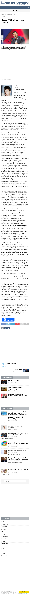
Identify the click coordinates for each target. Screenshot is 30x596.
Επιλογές (3, 531)
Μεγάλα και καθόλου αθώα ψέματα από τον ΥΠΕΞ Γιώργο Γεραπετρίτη (18, 434)
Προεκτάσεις (4, 543)
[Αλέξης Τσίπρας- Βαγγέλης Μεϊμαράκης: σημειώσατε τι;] (4, 388)
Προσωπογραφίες (5, 546)
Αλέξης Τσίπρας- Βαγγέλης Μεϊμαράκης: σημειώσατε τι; (16, 388)
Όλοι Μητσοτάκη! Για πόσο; (15, 380)
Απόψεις (3, 529)
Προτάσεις (4, 548)
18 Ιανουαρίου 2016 (13, 382)
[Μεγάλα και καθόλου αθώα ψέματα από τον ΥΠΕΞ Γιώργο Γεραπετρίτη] (4, 435)
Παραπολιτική (4, 536)
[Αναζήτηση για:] (15, 481)
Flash (2, 521)
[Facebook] (13, 10)
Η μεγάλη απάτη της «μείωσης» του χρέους (18, 470)
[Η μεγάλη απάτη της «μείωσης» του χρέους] (4, 471)
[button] (28, 7)
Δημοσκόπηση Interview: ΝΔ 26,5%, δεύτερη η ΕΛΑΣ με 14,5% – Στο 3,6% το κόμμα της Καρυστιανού (18, 443)
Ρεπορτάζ (3, 551)
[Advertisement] (15, 66)
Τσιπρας (7, 328)
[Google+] (16, 10)
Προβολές (3, 541)
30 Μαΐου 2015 (12, 397)
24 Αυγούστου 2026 (13, 472)
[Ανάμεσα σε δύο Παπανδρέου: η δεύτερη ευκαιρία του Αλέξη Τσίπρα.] (4, 396)
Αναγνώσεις (4, 526)
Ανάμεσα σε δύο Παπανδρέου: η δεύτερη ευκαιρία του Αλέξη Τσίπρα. (18, 394)
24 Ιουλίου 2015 (12, 390)
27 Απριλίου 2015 (6, 26)
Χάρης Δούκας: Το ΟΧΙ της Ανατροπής (15, 426)
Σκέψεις (3, 553)
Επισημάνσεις (4, 534)
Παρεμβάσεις (4, 538)
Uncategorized (5, 524)
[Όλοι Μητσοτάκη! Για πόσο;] (4, 382)
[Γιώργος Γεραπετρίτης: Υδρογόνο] (4, 452)
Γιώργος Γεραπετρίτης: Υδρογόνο (17, 450)
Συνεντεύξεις (4, 555)
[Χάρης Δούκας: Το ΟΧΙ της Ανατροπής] (4, 427)
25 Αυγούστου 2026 (13, 420)
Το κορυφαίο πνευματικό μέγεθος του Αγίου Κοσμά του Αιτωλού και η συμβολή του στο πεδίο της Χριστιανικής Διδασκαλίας (18, 460)
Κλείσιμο (24, 591)
